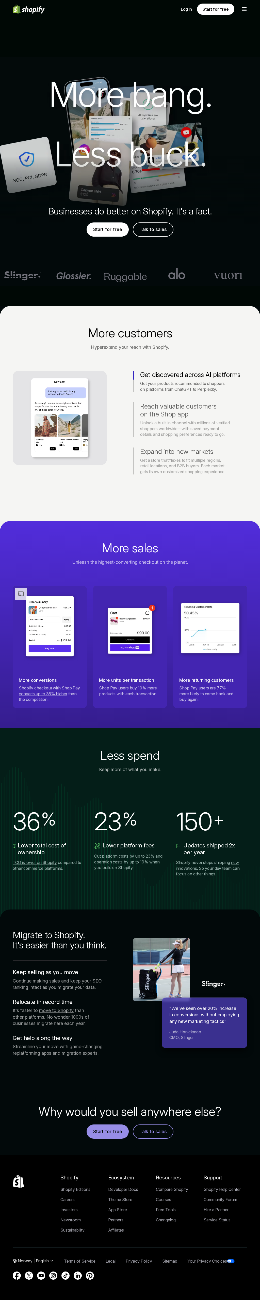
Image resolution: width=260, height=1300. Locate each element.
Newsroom (70, 1219)
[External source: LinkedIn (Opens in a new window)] (78, 1276)
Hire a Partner (216, 1209)
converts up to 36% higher (43, 693)
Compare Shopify (172, 1189)
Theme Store (120, 1199)
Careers (67, 1199)
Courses (163, 1199)
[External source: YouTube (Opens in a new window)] (41, 1276)
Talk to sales (153, 229)
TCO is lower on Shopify (35, 862)
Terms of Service (79, 1261)
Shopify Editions (75, 1189)
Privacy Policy (139, 1261)
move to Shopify (56, 1010)
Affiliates (116, 1230)
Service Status (217, 1219)
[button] (244, 9)
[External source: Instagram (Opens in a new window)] (53, 1276)
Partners (115, 1219)
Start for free (216, 9)
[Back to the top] (18, 1181)
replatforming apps (32, 1053)
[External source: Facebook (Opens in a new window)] (17, 1276)
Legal (111, 1261)
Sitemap (169, 1261)
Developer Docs (123, 1189)
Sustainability (72, 1230)
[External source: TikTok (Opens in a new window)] (65, 1276)
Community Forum (220, 1199)
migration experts (80, 1053)
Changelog (166, 1219)
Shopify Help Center (222, 1189)
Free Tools (166, 1209)
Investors (69, 1209)
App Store (117, 1209)
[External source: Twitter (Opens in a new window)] (29, 1276)
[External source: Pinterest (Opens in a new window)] (90, 1276)
